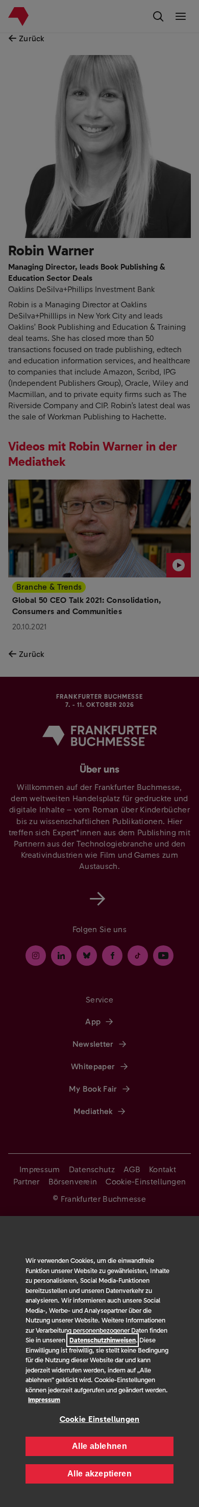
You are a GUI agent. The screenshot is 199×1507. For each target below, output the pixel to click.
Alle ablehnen (99, 1446)
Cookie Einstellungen (100, 1419)
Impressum (44, 1400)
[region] (99, 1361)
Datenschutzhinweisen (102, 1340)
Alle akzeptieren (99, 1473)
